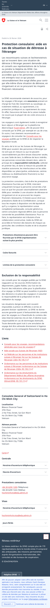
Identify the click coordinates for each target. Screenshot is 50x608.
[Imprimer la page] (41, 28)
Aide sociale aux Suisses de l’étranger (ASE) (23, 350)
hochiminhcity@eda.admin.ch (15, 492)
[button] (46, 536)
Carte (4, 453)
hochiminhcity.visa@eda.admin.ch (17, 515)
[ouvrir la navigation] (46, 20)
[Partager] (47, 28)
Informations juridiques (37, 599)
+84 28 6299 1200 (9, 487)
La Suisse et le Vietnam (16, 20)
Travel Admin (19, 128)
